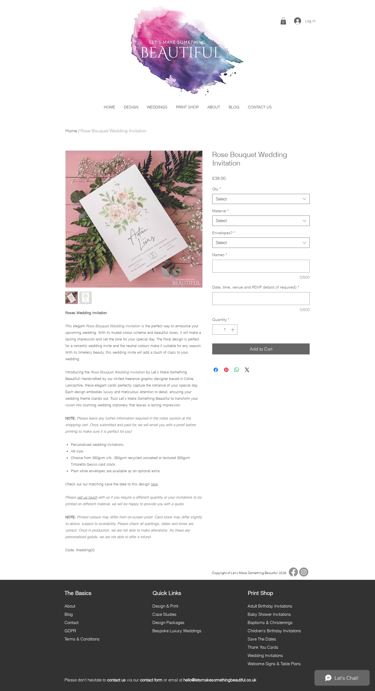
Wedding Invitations (265, 655)
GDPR (70, 630)
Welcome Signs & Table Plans (274, 663)
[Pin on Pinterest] (226, 370)
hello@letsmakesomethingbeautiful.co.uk (219, 679)
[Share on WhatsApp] (236, 370)
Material (220, 210)
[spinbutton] (225, 329)
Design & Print (165, 606)
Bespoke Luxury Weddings (177, 630)
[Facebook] (293, 572)
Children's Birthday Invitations (274, 630)
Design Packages (168, 622)
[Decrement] (216, 329)
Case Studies (164, 614)
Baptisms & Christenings (270, 622)
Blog (69, 614)
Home (71, 130)
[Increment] (233, 329)
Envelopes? (223, 232)
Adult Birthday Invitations (270, 606)
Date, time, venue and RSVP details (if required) (255, 287)
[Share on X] (247, 370)
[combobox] (261, 199)
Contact (72, 622)
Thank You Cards (263, 647)
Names (219, 254)
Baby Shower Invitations (269, 614)
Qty (216, 188)
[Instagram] (303, 572)
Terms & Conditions (82, 639)
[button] (283, 20)
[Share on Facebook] (215, 370)
